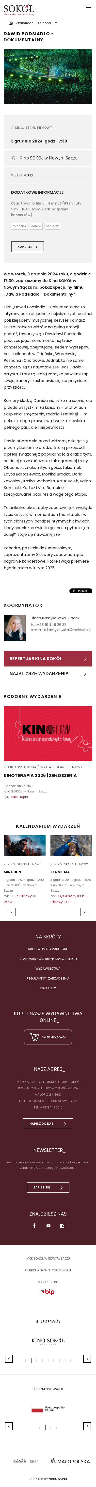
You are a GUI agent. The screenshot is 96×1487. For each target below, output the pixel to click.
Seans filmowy (38, 128)
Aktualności (25, 23)
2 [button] (31, 1360)
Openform (57, 1479)
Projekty (48, 988)
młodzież (19, 226)
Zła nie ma (60, 872)
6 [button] (53, 1360)
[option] (48, 76)
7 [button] (59, 1360)
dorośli (36, 226)
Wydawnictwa (48, 968)
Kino (19, 128)
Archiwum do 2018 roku (48, 949)
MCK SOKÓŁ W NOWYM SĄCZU (48, 1258)
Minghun (12, 872)
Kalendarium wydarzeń (48, 826)
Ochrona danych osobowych (48, 1270)
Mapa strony (48, 1282)
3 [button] (36, 1360)
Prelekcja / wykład (36, 767)
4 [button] (42, 1360)
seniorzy (52, 226)
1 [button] (25, 1360)
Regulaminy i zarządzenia (48, 978)
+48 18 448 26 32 (51, 624)
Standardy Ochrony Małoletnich (48, 958)
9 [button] (70, 1360)
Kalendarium (47, 23)
